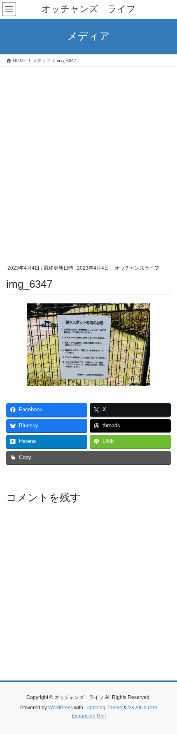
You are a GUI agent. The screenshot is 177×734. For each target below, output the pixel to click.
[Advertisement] (88, 159)
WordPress (60, 708)
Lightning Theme (103, 708)
